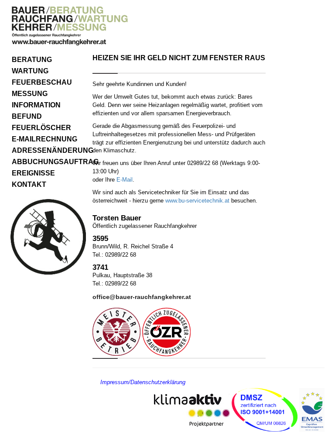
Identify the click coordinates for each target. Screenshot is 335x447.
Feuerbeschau (42, 82)
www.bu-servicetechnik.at (197, 200)
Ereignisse (33, 173)
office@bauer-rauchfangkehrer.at (141, 296)
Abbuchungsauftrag (49, 161)
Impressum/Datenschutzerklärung (142, 382)
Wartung (30, 71)
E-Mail (124, 179)
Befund (27, 116)
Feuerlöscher (41, 127)
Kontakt (29, 184)
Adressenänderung (49, 150)
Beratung (32, 59)
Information (36, 105)
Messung (30, 93)
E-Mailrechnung (44, 139)
